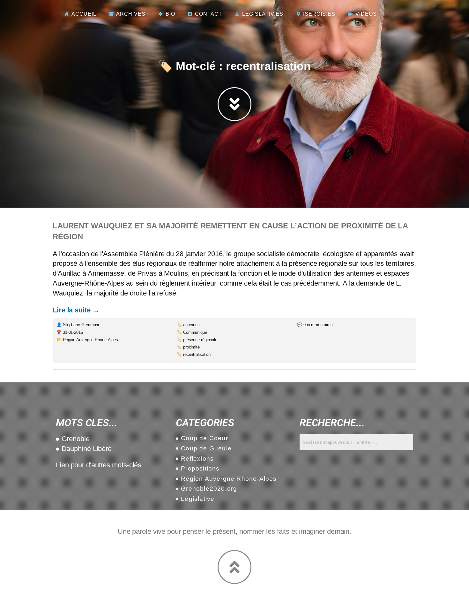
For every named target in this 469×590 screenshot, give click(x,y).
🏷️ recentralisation (194, 354)
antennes (360, 273)
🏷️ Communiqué (192, 332)
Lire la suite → (76, 310)
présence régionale (318, 263)
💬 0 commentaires (314, 324)
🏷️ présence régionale (197, 339)
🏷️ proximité (188, 347)
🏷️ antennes (188, 324)
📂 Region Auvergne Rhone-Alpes (87, 339)
